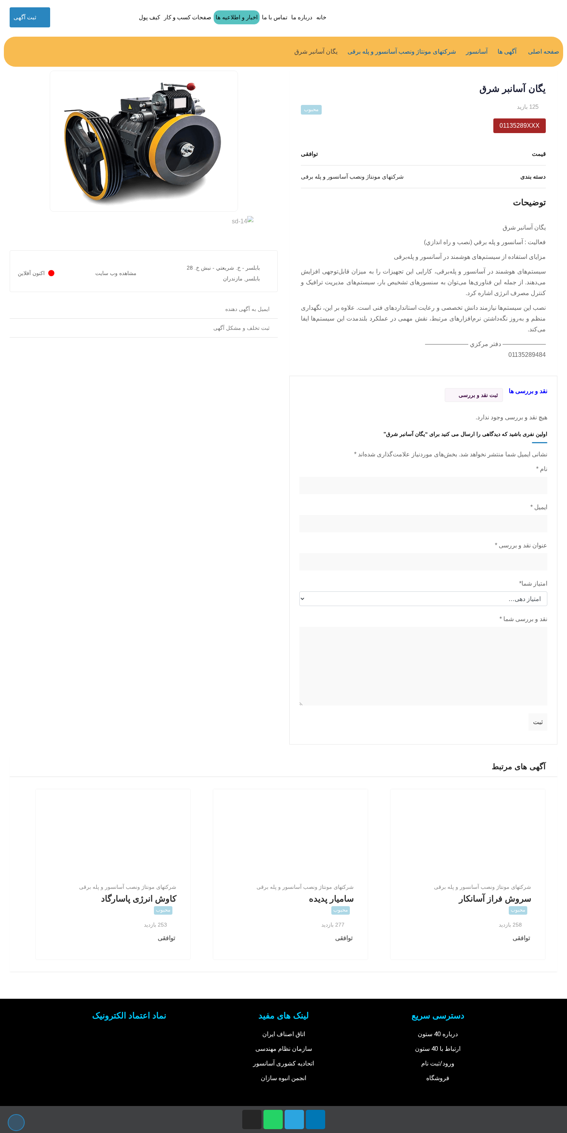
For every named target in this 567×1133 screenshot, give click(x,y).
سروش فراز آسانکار (495, 898)
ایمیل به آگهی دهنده (247, 309)
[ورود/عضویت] (59, 17)
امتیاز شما (533, 583)
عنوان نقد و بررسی (521, 545)
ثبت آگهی (25, 17)
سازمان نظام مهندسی (283, 1048)
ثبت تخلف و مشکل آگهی (241, 328)
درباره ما (301, 17)
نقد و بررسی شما (523, 619)
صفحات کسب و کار (187, 17)
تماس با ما (274, 17)
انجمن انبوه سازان (283, 1078)
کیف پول (149, 17)
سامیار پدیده (331, 898)
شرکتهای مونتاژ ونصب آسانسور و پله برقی (482, 887)
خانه (321, 17)
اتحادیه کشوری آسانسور (283, 1063)
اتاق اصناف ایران (283, 1034)
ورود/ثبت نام (437, 1063)
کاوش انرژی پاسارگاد (138, 898)
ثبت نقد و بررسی (478, 395)
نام (541, 469)
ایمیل (538, 507)
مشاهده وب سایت (116, 273)
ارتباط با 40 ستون (438, 1048)
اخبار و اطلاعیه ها (237, 17)
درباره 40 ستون (438, 1034)
